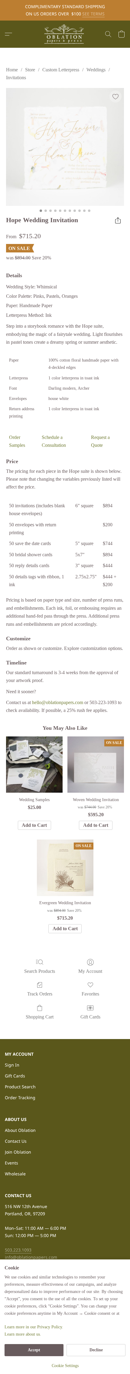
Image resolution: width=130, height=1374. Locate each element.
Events (11, 1163)
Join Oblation (18, 1152)
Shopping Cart (40, 1016)
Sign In (12, 1065)
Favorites (90, 993)
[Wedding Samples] (34, 764)
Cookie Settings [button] (65, 1365)
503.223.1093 (18, 1250)
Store (30, 69)
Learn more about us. (23, 1334)
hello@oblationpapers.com (57, 702)
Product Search (20, 1087)
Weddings (96, 69)
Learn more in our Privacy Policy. (34, 1327)
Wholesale (15, 1174)
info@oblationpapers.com (31, 1257)
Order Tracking (20, 1097)
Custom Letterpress (60, 69)
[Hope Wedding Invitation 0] (65, 147)
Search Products (39, 971)
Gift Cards (90, 1016)
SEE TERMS (93, 14)
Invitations (16, 77)
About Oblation (20, 1130)
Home (12, 69)
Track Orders (39, 993)
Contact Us (16, 1141)
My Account (90, 971)
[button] (65, 34)
